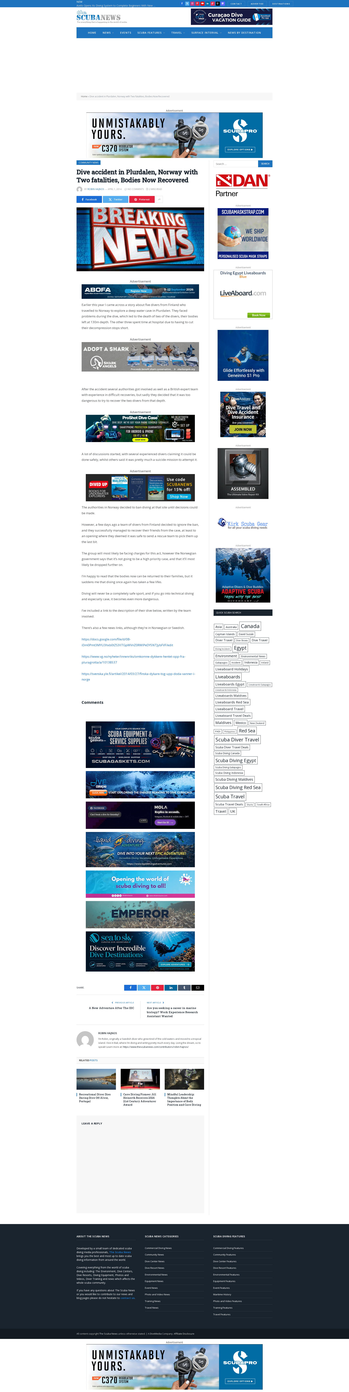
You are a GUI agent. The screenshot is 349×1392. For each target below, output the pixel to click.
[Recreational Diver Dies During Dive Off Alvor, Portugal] (96, 1079)
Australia (231, 627)
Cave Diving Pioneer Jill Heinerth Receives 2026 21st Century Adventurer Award (139, 1099)
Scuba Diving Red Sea (238, 787)
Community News (88, 162)
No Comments (136, 189)
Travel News (152, 1307)
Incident (236, 662)
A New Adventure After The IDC (111, 1008)
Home (92, 32)
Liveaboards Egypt (229, 684)
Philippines (229, 731)
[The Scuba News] (104, 17)
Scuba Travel (230, 796)
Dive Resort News (154, 1267)
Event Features (221, 1287)
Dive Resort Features (224, 1267)
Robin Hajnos (96, 189)
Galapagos (221, 662)
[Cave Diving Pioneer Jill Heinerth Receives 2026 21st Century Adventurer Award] (140, 1079)
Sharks (250, 804)
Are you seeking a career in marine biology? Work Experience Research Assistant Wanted (172, 1012)
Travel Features (221, 1314)
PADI (217, 731)
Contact (236, 3)
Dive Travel (260, 640)
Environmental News (253, 656)
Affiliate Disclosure (184, 1333)
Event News (151, 1287)
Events (125, 32)
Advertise (257, 3)
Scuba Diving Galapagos (228, 767)
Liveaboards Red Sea (232, 702)
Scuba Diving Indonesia (229, 773)
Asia (218, 627)
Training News (153, 1301)
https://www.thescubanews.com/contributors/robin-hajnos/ (156, 1046)
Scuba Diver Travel (237, 739)
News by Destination (244, 32)
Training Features (222, 1307)
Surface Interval (204, 32)
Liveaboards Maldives (230, 695)
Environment (226, 655)
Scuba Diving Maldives (234, 779)
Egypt (240, 648)
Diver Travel (223, 640)
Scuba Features (149, 32)
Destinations (281, 3)
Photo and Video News (157, 1294)
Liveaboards (227, 677)
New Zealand (257, 723)
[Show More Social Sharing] (159, 199)
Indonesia (250, 662)
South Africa (263, 804)
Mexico (241, 723)
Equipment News (154, 1281)
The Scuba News (108, 1333)
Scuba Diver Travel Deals (231, 747)
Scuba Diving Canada (227, 753)
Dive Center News (155, 1261)
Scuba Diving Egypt (236, 760)
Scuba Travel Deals (229, 804)
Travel (176, 32)
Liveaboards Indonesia (225, 690)
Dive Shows (242, 640)
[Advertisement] (174, 65)
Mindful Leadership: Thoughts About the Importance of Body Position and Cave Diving (184, 1099)
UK (232, 811)
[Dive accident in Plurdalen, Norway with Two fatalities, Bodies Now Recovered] (140, 239)
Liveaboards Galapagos (259, 684)
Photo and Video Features (227, 1301)
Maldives (223, 722)
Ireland (264, 662)
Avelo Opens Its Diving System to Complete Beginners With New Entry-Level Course (117, 5)
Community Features (224, 1254)
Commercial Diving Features (228, 1248)
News (107, 32)
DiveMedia (156, 1333)
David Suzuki (246, 634)
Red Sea (247, 730)
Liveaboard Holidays (231, 669)
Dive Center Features (224, 1261)
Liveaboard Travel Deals (233, 715)
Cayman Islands (225, 634)
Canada (250, 626)
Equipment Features (224, 1281)
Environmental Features (226, 1274)
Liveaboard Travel (229, 709)
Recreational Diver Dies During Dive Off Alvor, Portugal (95, 1098)
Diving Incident (222, 648)
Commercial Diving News (158, 1248)
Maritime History (222, 1294)
